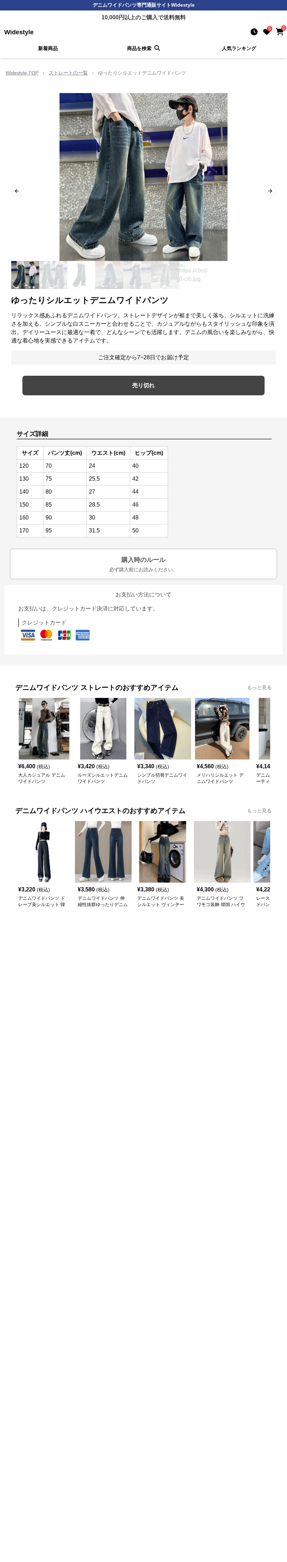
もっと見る (259, 687)
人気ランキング (239, 48)
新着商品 (48, 48)
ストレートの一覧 (68, 73)
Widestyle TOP (22, 73)
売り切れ (143, 385)
